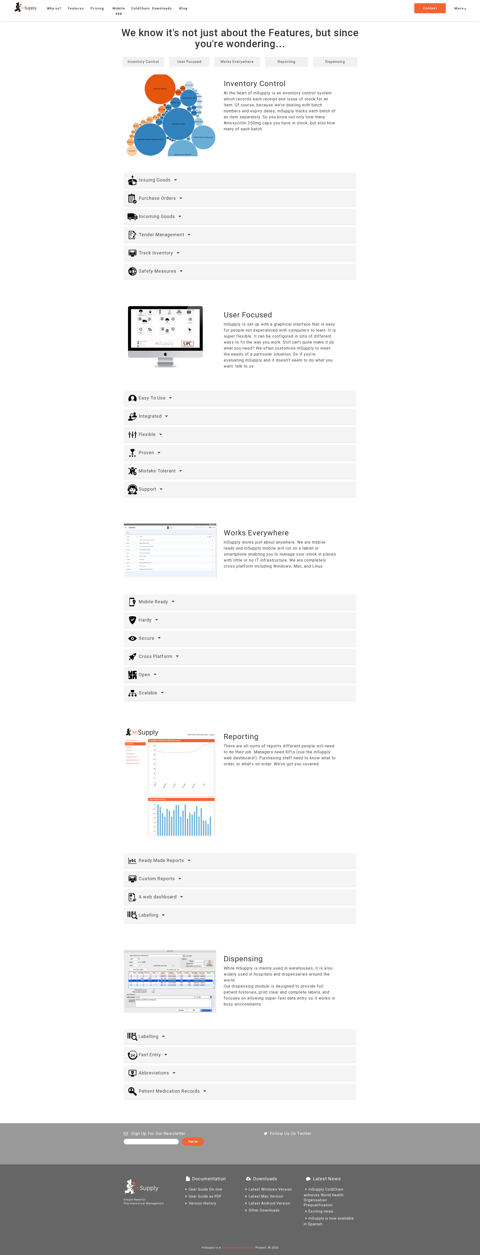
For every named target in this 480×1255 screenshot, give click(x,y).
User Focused (189, 62)
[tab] (240, 180)
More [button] (459, 8)
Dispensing (335, 62)
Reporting (287, 62)
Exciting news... (322, 1211)
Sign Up (193, 1141)
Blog (183, 8)
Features (76, 8)
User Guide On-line (205, 1189)
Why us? (54, 8)
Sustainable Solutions (238, 1247)
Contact (430, 8)
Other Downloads (264, 1210)
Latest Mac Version (266, 1196)
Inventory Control (143, 62)
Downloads (162, 8)
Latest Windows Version (270, 1189)
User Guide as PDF (205, 1196)
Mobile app (118, 10)
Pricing (97, 8)
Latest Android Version (269, 1203)
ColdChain (140, 8)
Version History (202, 1203)
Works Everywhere (237, 62)
